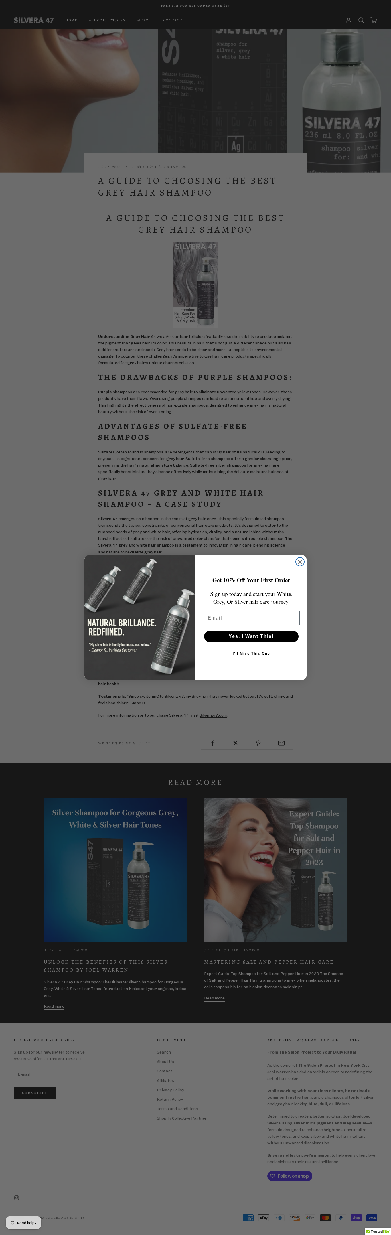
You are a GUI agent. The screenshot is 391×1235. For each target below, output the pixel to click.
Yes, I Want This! (251, 636)
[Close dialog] (300, 561)
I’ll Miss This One (251, 654)
